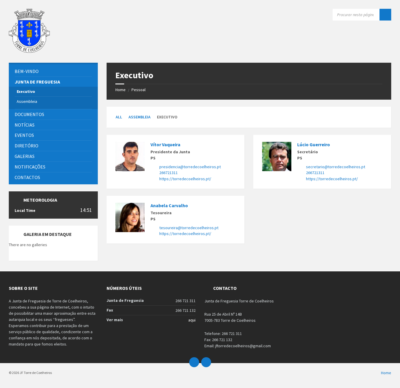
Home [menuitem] (386, 372)
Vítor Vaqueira (165, 144)
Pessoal (138, 89)
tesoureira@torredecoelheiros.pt (188, 227)
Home (120, 89)
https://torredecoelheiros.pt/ (185, 178)
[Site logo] (29, 51)
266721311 (168, 172)
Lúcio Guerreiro (313, 144)
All (119, 117)
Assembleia (140, 117)
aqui (192, 320)
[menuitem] (53, 71)
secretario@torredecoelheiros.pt (335, 166)
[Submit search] (385, 15)
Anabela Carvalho (169, 205)
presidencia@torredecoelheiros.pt (190, 166)
